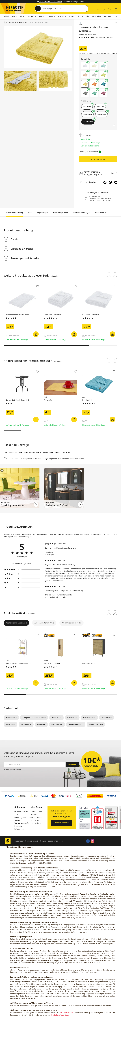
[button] (85, 65)
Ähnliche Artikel (101, 212)
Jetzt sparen (51, 1)
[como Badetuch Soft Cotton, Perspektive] (38, 47)
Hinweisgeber (18, 841)
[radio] (22, 569)
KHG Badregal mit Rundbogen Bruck (18, 632)
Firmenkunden (37, 817)
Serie (30, 212)
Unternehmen (36, 812)
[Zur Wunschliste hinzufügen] (116, 23)
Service (17, 820)
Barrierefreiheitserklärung (35, 841)
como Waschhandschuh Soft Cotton (18, 283)
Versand (114, 53)
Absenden (72, 764)
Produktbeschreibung (14, 212)
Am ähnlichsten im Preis (44, 623)
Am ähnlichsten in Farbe (71, 623)
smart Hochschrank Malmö (53, 632)
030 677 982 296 (94, 196)
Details (14, 239)
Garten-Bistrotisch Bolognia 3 (15, 368)
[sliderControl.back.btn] (109, 275)
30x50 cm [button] (100, 107)
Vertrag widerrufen (22, 823)
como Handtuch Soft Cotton (91, 283)
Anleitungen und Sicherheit (25, 258)
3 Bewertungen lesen (104, 37)
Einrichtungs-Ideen (60, 212)
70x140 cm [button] (101, 114)
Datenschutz (36, 823)
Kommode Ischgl (87, 632)
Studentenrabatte (21, 812)
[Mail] (115, 182)
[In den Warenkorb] (36, 334)
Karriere (34, 814)
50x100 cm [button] (87, 114)
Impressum (35, 820)
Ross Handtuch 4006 (89, 368)
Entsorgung (19, 829)
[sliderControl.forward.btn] (115, 275)
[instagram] (92, 841)
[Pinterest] (110, 182)
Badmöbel (11, 708)
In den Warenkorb (98, 159)
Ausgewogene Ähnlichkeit (16, 623)
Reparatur (18, 826)
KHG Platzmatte (48, 368)
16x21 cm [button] (87, 107)
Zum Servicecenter (61, 823)
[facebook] (88, 841)
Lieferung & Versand (22, 248)
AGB (16, 814)
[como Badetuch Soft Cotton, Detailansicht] (20, 81)
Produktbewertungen (81, 212)
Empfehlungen (42, 212)
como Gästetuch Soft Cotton (53, 283)
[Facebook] (104, 182)
